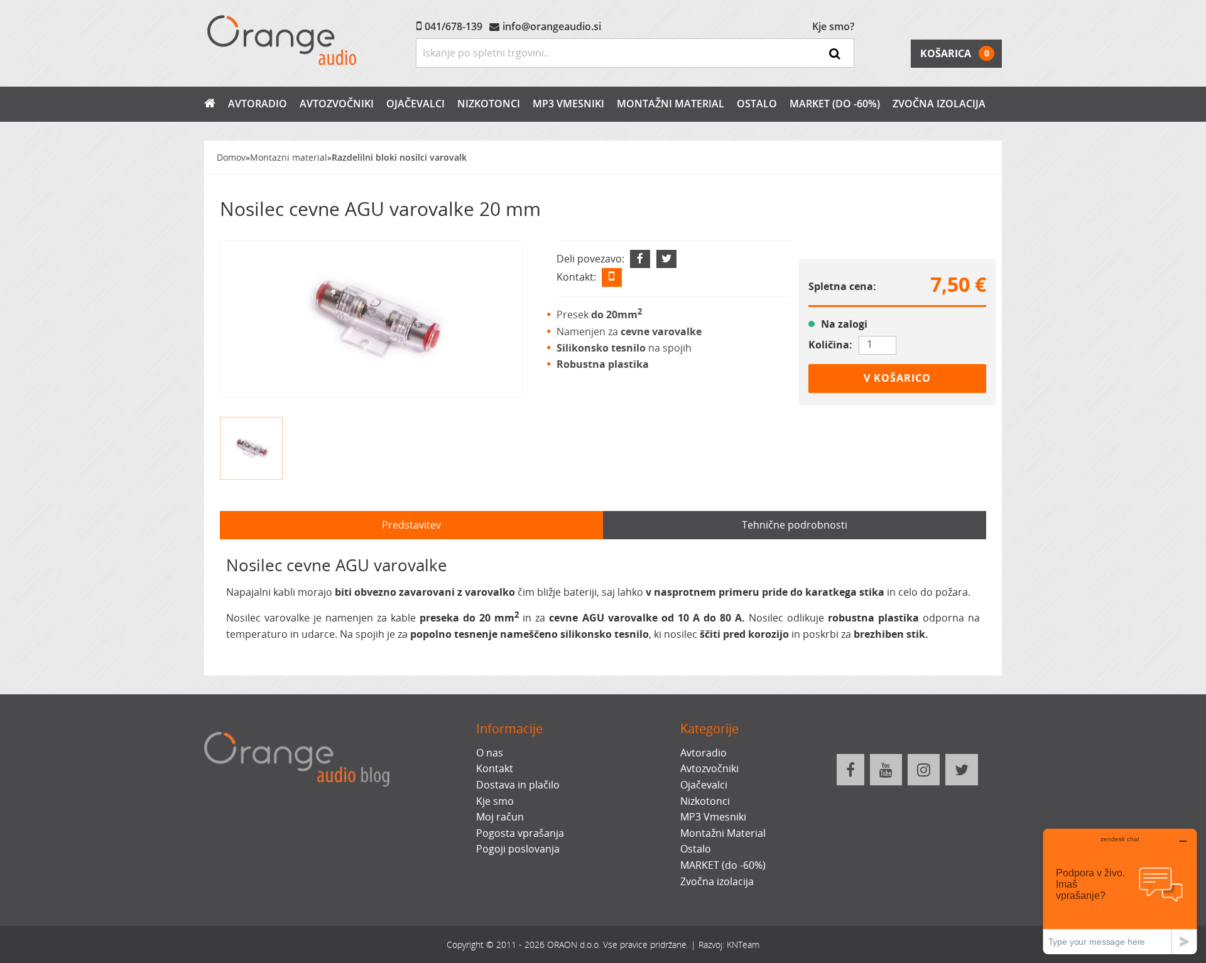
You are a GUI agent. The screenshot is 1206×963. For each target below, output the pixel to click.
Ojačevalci (415, 103)
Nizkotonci (488, 103)
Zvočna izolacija (939, 103)
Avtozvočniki (337, 103)
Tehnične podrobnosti (794, 525)
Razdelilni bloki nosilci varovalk (399, 157)
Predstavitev (411, 525)
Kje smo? (833, 26)
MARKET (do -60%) (835, 103)
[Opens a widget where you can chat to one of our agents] (1120, 891)
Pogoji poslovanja (518, 849)
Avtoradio (257, 103)
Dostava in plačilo (518, 785)
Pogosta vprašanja (520, 833)
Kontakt (494, 768)
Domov (231, 157)
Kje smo (495, 801)
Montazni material (288, 157)
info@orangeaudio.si (552, 26)
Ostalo (757, 103)
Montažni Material (670, 103)
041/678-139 (453, 26)
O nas (489, 753)
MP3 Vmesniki (568, 103)
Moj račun (500, 817)
